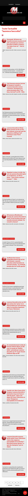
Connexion (17, 4)
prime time (16, 311)
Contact (3, 494)
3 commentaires (6, 326)
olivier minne (8, 138)
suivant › (10, 485)
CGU (19, 493)
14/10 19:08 (4, 438)
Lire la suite (21, 75)
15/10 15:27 (4, 392)
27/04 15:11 (4, 216)
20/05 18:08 (4, 129)
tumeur (15, 268)
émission (16, 181)
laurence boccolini (9, 50)
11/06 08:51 (4, 85)
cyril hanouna (24, 94)
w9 (3, 51)
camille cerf (8, 403)
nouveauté (24, 50)
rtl (19, 138)
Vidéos (4, 50)
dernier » (17, 485)
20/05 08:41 (4, 173)
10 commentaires (6, 463)
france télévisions (17, 449)
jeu (21, 138)
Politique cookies (13, 491)
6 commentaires (6, 109)
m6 (14, 355)
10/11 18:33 (4, 346)
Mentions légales (5, 491)
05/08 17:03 (4, 40)
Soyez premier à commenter (8, 238)
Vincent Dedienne (9, 355)
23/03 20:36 (4, 303)
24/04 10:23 (4, 259)
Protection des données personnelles (9, 493)
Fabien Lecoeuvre (17, 50)
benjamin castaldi (17, 94)
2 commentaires (6, 66)
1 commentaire (6, 196)
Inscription (11, 4)
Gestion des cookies (6, 492)
